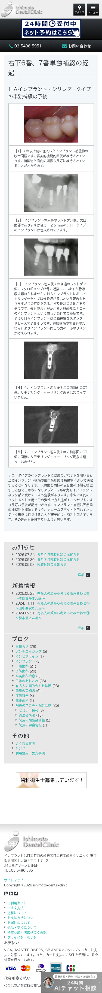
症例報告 (22, 695)
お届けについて (18, 922)
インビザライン (27, 656)
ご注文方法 (15, 908)
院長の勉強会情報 (32, 720)
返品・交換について (22, 927)
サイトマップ (13, 880)
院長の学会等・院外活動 (33, 705)
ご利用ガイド (17, 903)
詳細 (81, 575)
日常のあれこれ (27, 681)
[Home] (22, 9)
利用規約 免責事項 (30, 753)
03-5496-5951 (27, 46)
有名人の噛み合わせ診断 (33, 685)
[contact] (51, 26)
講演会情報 (27, 715)
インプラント (25, 661)
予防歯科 (22, 671)
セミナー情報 (28, 710)
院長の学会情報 (30, 725)
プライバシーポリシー (23, 937)
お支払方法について (22, 917)
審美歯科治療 (25, 676)
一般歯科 (22, 666)
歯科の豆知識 (25, 690)
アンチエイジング (29, 651)
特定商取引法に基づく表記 (27, 932)
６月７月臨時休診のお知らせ (58, 559)
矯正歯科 (22, 700)
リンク (20, 748)
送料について (17, 912)
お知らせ (22, 646)
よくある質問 (25, 743)
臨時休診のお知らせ (52, 564)
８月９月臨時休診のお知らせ (58, 554)
